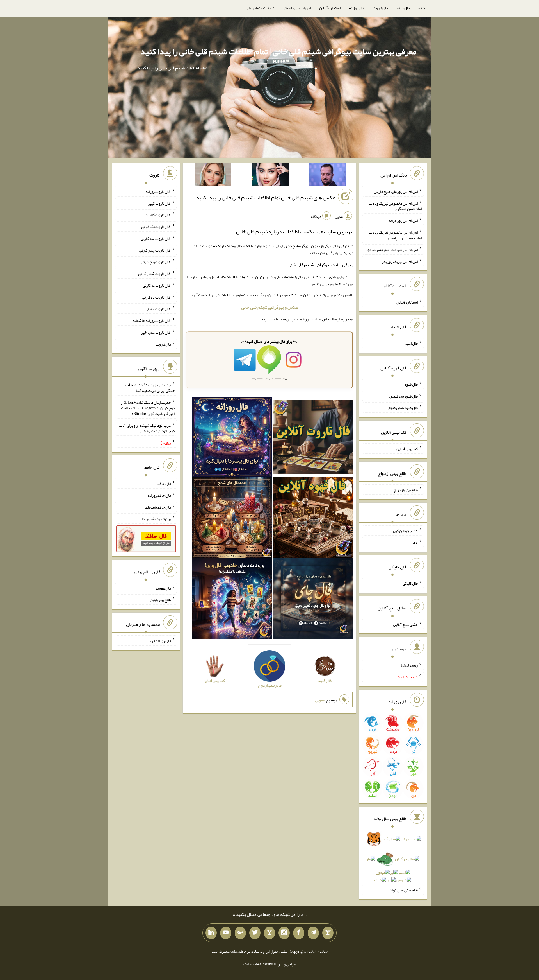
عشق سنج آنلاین (405, 624)
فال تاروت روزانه (158, 191)
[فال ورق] (232, 599)
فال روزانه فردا (159, 641)
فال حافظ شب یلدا (157, 507)
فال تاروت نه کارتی (157, 285)
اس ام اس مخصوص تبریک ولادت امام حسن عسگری (395, 206)
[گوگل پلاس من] (240, 933)
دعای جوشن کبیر (405, 530)
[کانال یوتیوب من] (225, 933)
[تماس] (269, 933)
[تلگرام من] (313, 933)
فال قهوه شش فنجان (402, 408)
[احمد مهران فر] (327, 176)
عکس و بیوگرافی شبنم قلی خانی (269, 307)
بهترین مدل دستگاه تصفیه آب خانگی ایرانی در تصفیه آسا (150, 387)
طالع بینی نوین (160, 600)
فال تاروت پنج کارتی (156, 262)
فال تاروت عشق (159, 309)
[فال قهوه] (313, 519)
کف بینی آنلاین (407, 449)
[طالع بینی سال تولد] (393, 861)
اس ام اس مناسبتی (297, 8)
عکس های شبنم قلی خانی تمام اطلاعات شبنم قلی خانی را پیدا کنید (265, 197)
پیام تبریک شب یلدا (156, 519)
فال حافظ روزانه (159, 495)
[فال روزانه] (232, 438)
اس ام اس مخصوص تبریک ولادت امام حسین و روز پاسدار (395, 235)
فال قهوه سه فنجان (403, 396)
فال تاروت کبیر (159, 203)
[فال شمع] (232, 519)
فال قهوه (411, 384)
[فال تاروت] (313, 438)
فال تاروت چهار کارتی (155, 250)
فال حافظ (403, 8)
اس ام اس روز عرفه (403, 220)
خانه (421, 8)
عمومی (320, 700)
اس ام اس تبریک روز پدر (400, 261)
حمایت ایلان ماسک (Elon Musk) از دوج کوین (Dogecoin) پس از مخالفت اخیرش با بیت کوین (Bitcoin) (148, 407)
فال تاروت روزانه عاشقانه (152, 320)
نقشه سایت (252, 964)
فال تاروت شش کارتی (154, 273)
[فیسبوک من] (298, 933)
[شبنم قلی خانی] (213, 176)
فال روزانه (356, 8)
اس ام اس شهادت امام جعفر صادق (392, 250)
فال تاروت (380, 8)
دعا (415, 542)
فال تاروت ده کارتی (156, 297)
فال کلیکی (410, 583)
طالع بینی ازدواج (406, 490)
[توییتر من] (255, 933)
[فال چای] (313, 599)
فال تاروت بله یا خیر (156, 332)
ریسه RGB (409, 665)
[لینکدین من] (211, 933)
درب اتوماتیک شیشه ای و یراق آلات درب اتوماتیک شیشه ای (147, 428)
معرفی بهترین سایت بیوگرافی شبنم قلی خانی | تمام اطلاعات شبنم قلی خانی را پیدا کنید (278, 51)
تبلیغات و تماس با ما (259, 8)
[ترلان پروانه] (270, 176)
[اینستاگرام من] (284, 933)
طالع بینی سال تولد (404, 890)
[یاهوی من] (328, 933)
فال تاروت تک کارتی (156, 227)
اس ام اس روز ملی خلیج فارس (396, 191)
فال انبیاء (411, 343)
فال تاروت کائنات (158, 215)
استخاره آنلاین (330, 8)
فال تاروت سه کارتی (156, 238)
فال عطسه (163, 588)
